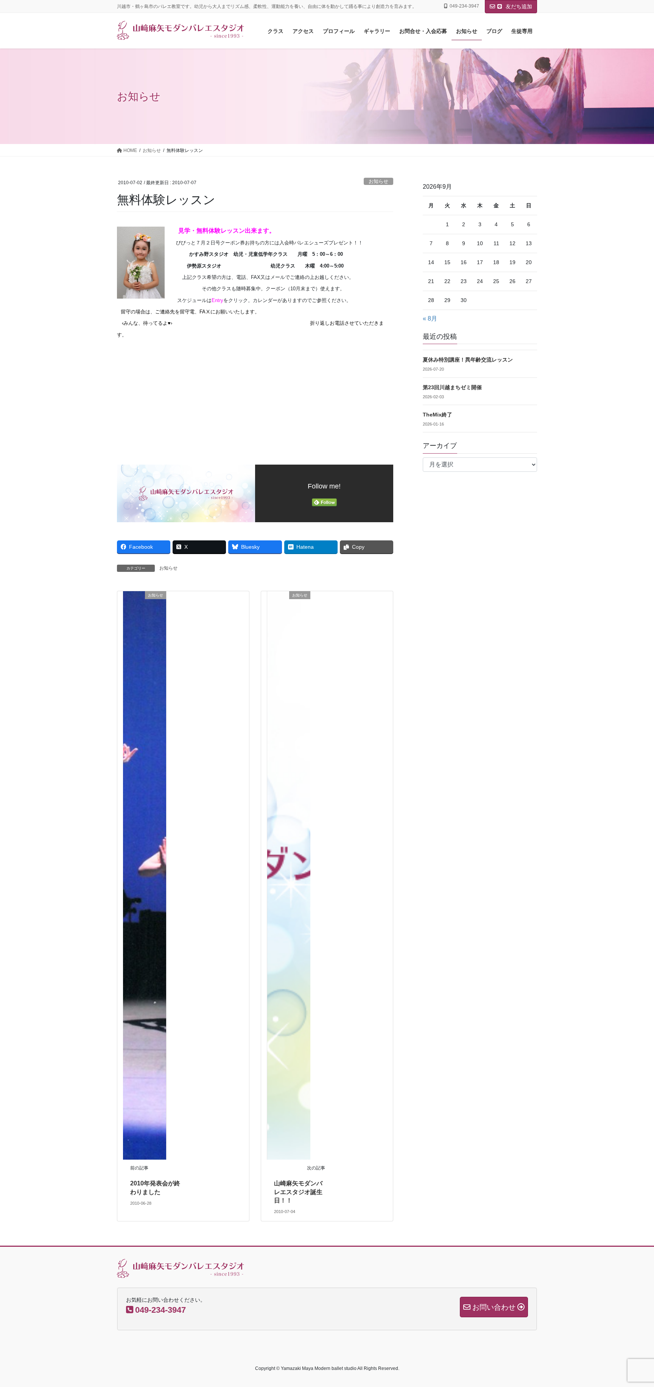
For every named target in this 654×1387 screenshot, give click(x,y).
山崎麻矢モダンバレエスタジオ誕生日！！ (298, 1192)
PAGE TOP (632, 1338)
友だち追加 (518, 6)
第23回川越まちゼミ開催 (452, 387)
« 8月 (430, 318)
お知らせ (378, 181)
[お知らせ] (144, 875)
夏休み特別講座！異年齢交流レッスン (468, 360)
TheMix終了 (437, 415)
